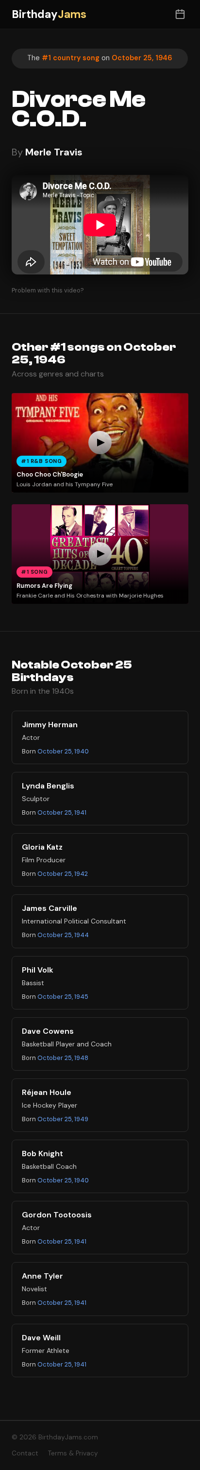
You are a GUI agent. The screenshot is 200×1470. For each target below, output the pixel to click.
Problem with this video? (48, 290)
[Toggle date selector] (179, 14)
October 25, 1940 (63, 751)
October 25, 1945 (62, 996)
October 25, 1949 (62, 1119)
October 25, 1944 (63, 935)
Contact (25, 1453)
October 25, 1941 (61, 812)
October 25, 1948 (62, 1058)
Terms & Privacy (73, 1453)
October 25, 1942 (62, 874)
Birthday (49, 14)
